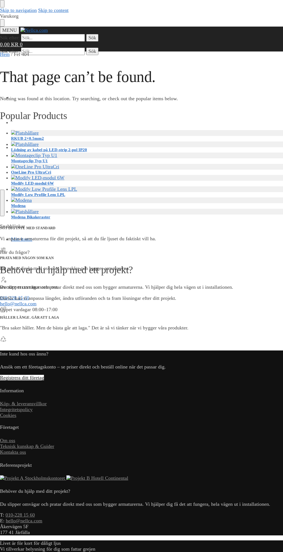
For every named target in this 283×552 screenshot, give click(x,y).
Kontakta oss (13, 452)
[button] (11, 44)
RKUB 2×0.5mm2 (27, 138)
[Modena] (147, 200)
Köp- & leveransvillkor (23, 403)
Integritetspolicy (16, 409)
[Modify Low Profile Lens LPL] (147, 189)
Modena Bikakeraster (30, 217)
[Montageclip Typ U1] (147, 155)
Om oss (7, 440)
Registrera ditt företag (22, 377)
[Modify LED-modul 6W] (147, 178)
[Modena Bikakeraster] (147, 212)
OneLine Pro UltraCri (31, 172)
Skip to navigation (18, 10)
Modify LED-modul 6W (32, 183)
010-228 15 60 (20, 515)
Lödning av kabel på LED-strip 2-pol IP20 (49, 150)
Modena (18, 205)
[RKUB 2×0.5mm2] (147, 133)
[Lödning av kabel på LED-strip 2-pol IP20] (147, 144)
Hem (5, 54)
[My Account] (3, 322)
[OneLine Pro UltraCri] (147, 167)
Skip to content (53, 10)
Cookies (8, 415)
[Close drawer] (2, 23)
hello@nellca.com (18, 303)
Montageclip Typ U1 (29, 161)
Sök (92, 37)
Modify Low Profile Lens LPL (38, 194)
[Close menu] (2, 3)
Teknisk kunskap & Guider (27, 446)
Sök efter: (10, 37)
